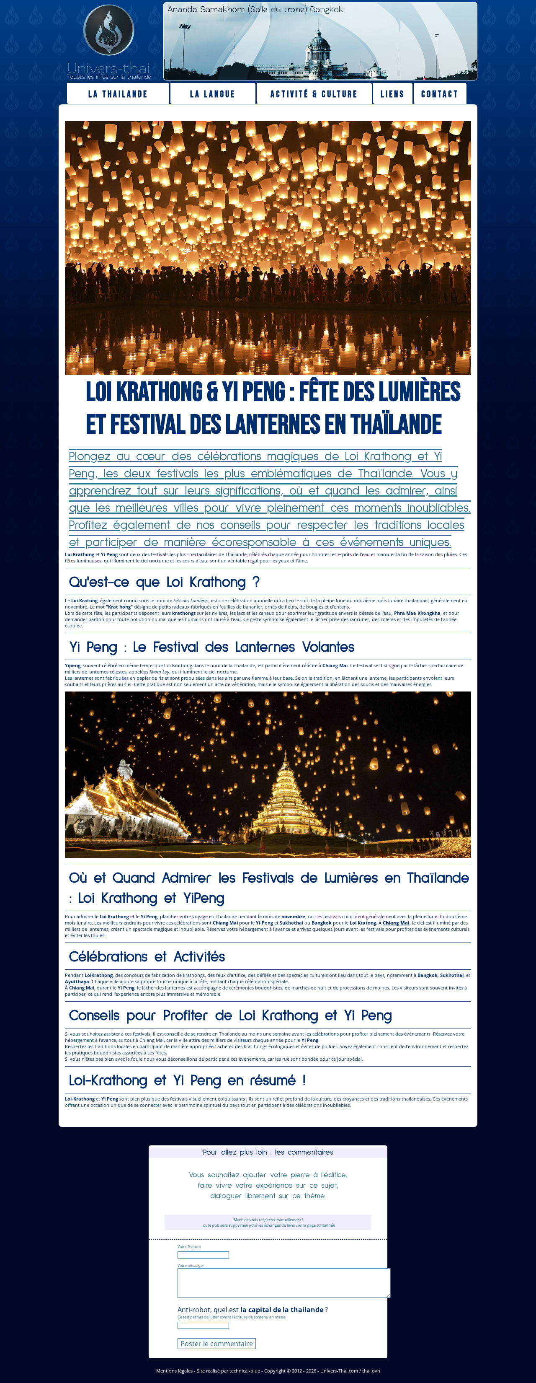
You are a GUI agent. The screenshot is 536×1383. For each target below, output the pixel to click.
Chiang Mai (396, 922)
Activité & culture (314, 94)
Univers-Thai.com (339, 1370)
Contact (440, 94)
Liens (393, 94)
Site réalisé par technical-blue (228, 1370)
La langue (213, 94)
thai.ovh (371, 1370)
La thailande (118, 94)
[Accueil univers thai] (109, 78)
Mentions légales (174, 1370)
